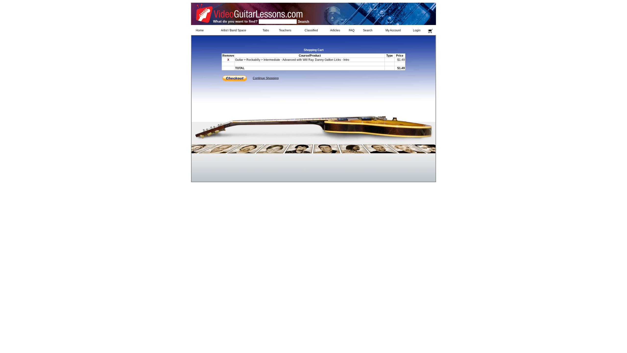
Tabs (266, 30)
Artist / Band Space (233, 30)
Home (200, 30)
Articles (335, 30)
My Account (393, 30)
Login (417, 30)
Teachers (285, 30)
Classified (311, 30)
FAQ (351, 30)
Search (303, 21)
